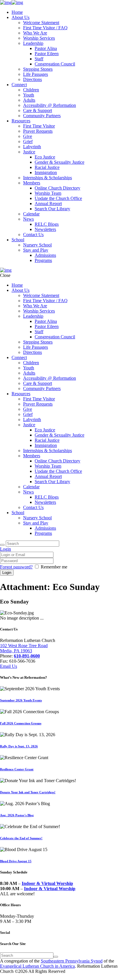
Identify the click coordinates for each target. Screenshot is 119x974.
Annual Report (48, 203)
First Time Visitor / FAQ (45, 27)
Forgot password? (16, 566)
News (28, 219)
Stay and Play (35, 250)
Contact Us (33, 234)
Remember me (54, 566)
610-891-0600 (27, 655)
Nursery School (37, 244)
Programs (43, 260)
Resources (21, 120)
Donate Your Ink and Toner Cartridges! (27, 792)
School (18, 239)
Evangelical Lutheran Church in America (37, 966)
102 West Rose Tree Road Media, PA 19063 (24, 648)
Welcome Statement (41, 22)
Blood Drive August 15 (15, 861)
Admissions (45, 255)
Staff (39, 58)
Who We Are (35, 32)
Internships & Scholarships (47, 177)
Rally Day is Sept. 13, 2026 (19, 746)
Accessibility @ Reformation (49, 105)
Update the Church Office (58, 198)
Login (5, 549)
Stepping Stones (38, 69)
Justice (29, 151)
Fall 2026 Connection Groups (20, 723)
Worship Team (48, 193)
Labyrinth (32, 146)
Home (17, 12)
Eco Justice (45, 157)
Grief (28, 141)
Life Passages (35, 74)
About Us (20, 17)
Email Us (8, 666)
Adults (29, 100)
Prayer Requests (38, 131)
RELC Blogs (47, 224)
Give (27, 136)
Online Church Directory (57, 188)
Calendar (31, 213)
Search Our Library (52, 208)
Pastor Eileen (47, 53)
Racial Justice (47, 167)
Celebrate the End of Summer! (21, 838)
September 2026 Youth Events (21, 700)
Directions (32, 79)
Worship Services (39, 38)
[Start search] (2, 545)
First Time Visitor (39, 126)
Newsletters (45, 229)
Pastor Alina (46, 48)
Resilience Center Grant (17, 769)
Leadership (33, 43)
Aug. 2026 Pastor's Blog (17, 815)
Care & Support (37, 110)
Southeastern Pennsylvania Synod (72, 960)
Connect (19, 84)
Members (31, 182)
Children (31, 89)
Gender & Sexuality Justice (59, 162)
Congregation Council (55, 63)
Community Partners (42, 115)
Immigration (46, 172)
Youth (28, 94)
